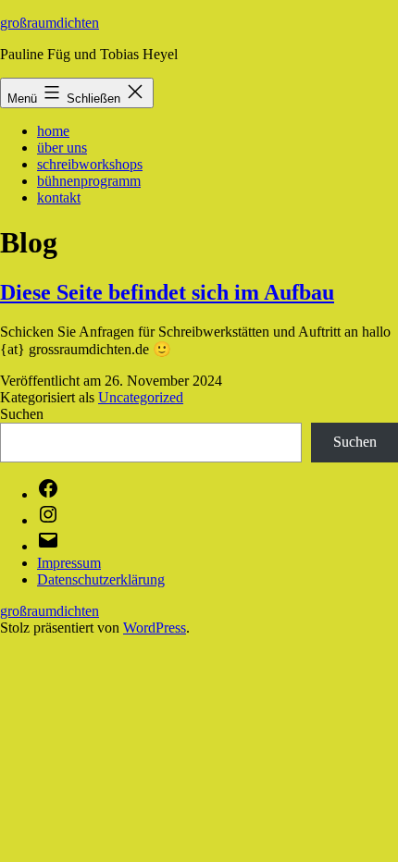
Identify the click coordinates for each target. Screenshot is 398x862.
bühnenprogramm (89, 181)
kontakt (59, 197)
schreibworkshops (90, 164)
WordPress (154, 627)
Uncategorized (140, 397)
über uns (62, 147)
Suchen (22, 414)
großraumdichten (49, 23)
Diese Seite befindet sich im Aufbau (167, 292)
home (53, 131)
